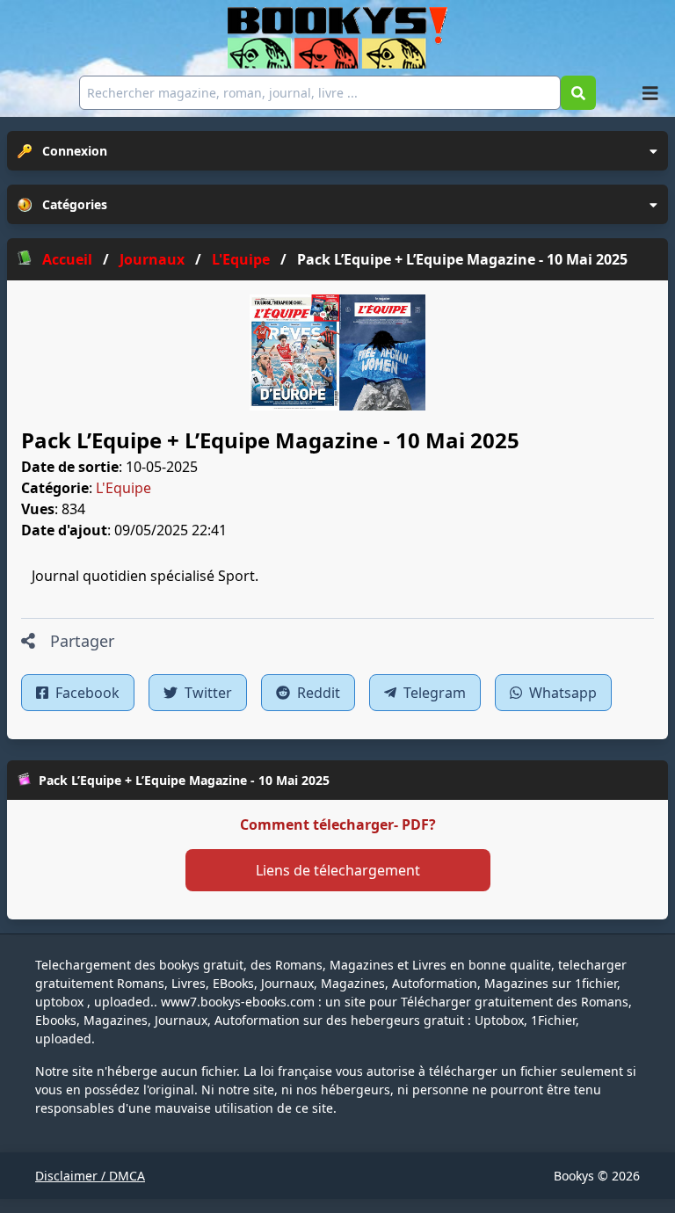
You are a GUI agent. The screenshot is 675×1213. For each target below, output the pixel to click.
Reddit (317, 692)
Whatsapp (561, 692)
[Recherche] (578, 93)
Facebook (86, 692)
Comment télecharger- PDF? (338, 824)
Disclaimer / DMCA (90, 1175)
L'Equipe (123, 488)
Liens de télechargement (338, 870)
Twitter (206, 692)
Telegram (433, 692)
